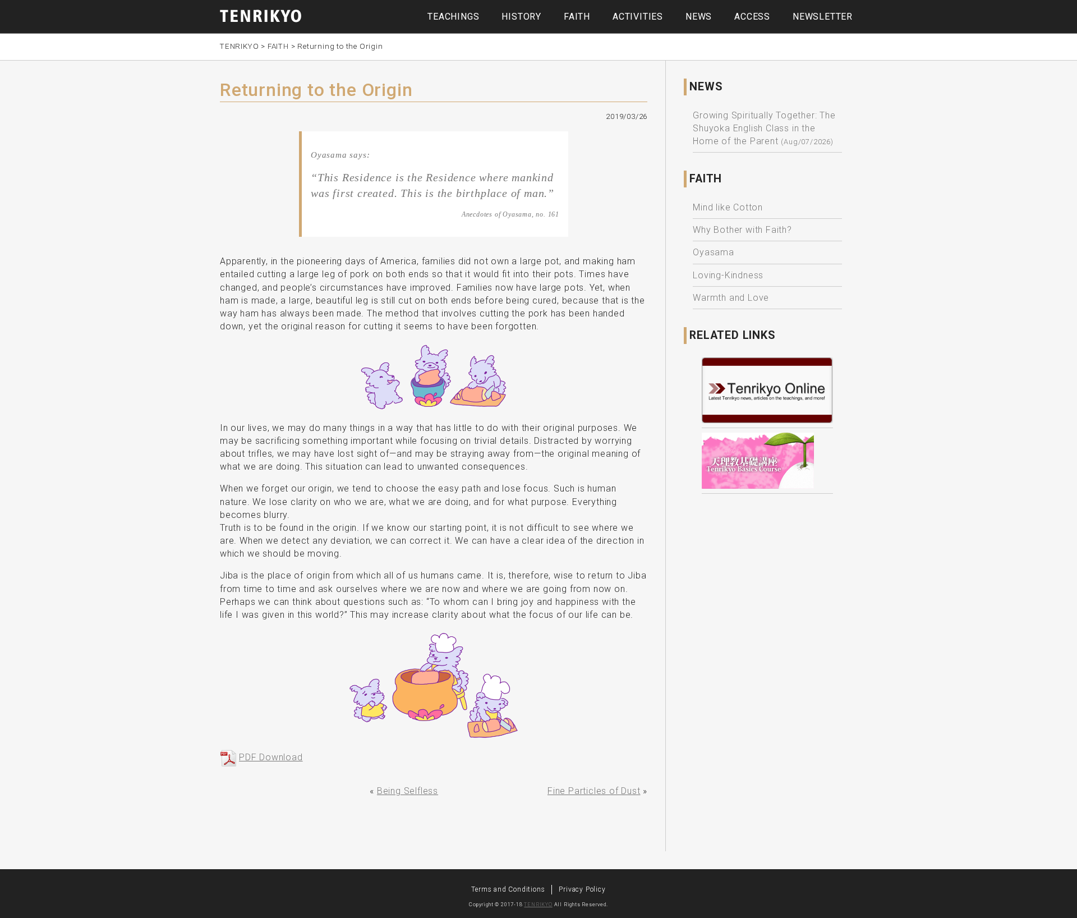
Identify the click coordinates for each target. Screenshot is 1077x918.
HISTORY (521, 16)
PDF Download (271, 757)
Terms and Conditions (508, 889)
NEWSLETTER (823, 16)
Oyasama (713, 252)
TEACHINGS (453, 16)
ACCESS (752, 16)
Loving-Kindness (728, 275)
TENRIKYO (538, 904)
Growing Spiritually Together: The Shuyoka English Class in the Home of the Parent (764, 128)
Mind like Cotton (728, 207)
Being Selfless (407, 791)
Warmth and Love (731, 297)
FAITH (577, 16)
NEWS (698, 16)
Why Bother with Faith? (742, 229)
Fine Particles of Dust (594, 791)
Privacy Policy (582, 889)
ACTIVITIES (638, 16)
